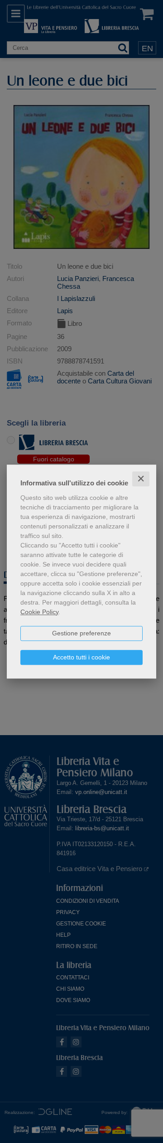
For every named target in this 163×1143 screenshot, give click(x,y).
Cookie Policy (39, 611)
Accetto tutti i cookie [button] (81, 657)
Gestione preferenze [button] (81, 633)
